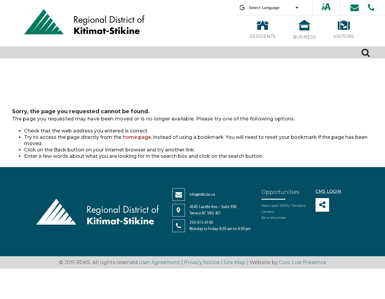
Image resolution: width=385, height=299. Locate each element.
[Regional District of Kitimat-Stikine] (84, 22)
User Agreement (159, 262)
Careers (267, 211)
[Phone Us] (371, 7)
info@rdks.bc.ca (202, 195)
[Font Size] (326, 7)
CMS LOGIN (328, 191)
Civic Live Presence (302, 262)
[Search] (366, 52)
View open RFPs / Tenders (283, 205)
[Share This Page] (322, 205)
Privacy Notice (202, 262)
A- (331, 7)
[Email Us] (354, 7)
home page (137, 137)
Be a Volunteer (273, 217)
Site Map (234, 262)
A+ (321, 7)
